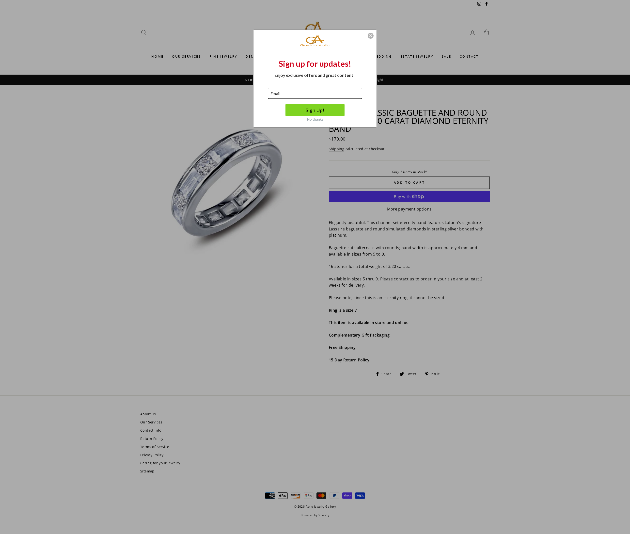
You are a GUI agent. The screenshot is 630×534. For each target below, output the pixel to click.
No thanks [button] (315, 119)
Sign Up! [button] (315, 110)
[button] (371, 36)
